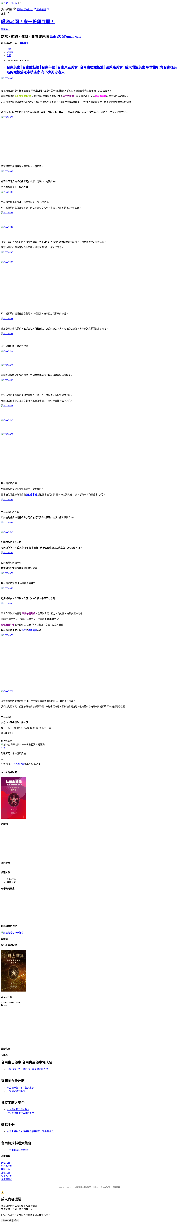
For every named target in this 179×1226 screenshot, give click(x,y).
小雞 (3, 748)
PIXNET (68, 1187)
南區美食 (5, 1169)
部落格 (10, 52)
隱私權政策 (105, 1187)
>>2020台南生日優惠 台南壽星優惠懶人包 (27, 1069)
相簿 (9, 49)
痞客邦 (16, 764)
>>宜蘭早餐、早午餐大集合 (20, 1087)
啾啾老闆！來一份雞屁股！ (28, 21)
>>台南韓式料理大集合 (18, 1150)
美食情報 (24, 43)
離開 (16, 1220)
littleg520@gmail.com (65, 36)
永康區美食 (6, 1179)
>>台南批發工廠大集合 (18, 1109)
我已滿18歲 (6, 1220)
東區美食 (5, 1162)
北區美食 (5, 1173)
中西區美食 (6, 1166)
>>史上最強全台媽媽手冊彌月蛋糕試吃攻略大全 (30, 1131)
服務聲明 (116, 1187)
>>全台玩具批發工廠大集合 (20, 1113)
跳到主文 (5, 29)
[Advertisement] (85, 140)
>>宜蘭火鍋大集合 (16, 1091)
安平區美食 (6, 1176)
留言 (23, 764)
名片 (9, 55)
